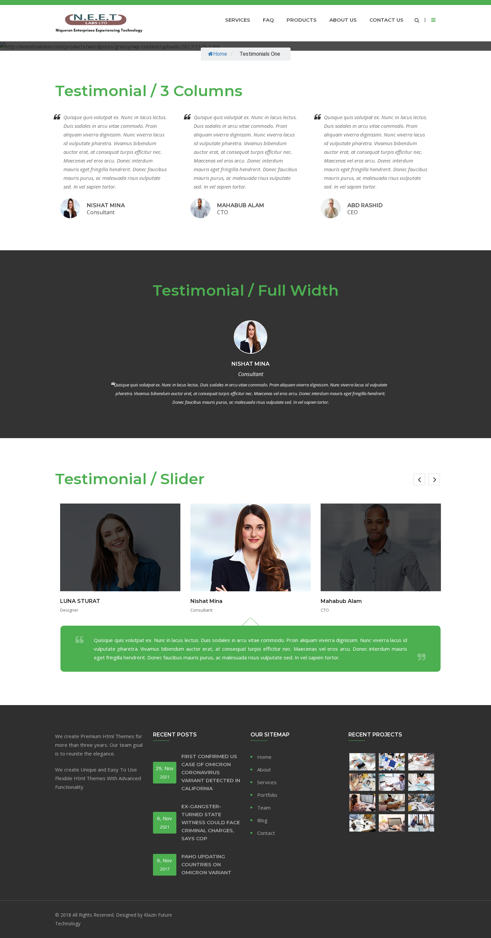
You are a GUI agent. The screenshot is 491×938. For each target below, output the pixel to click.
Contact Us (386, 20)
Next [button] (434, 479)
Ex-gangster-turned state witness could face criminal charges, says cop (210, 822)
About (264, 769)
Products (302, 20)
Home (220, 54)
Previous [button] (419, 479)
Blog (262, 820)
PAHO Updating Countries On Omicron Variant (206, 864)
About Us (343, 20)
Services (237, 20)
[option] (250, 588)
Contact (266, 833)
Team (264, 807)
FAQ (268, 20)
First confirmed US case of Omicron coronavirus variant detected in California (210, 772)
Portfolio (267, 795)
